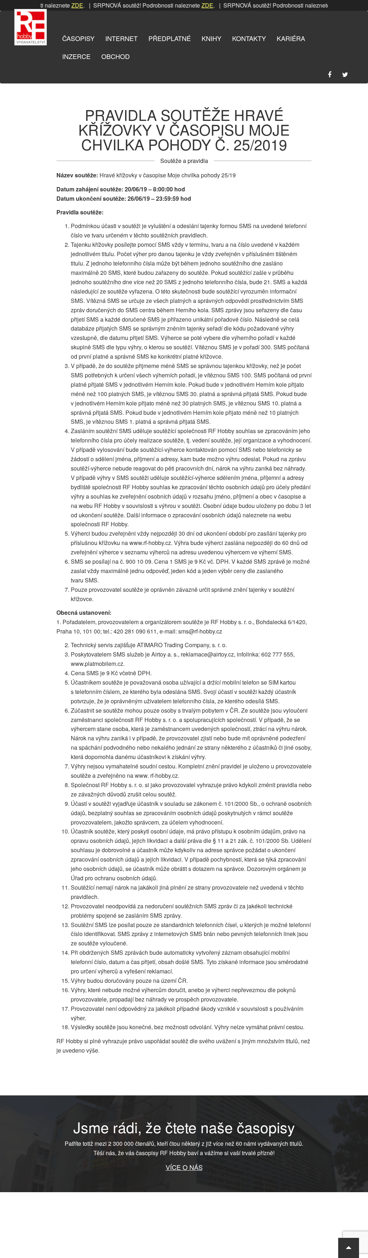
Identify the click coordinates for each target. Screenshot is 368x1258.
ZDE (63, 5)
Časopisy (78, 38)
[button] (348, 1248)
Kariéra (291, 38)
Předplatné (169, 38)
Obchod (115, 56)
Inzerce (76, 56)
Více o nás (184, 1167)
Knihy (211, 38)
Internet (121, 38)
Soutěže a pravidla (184, 160)
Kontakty (249, 38)
